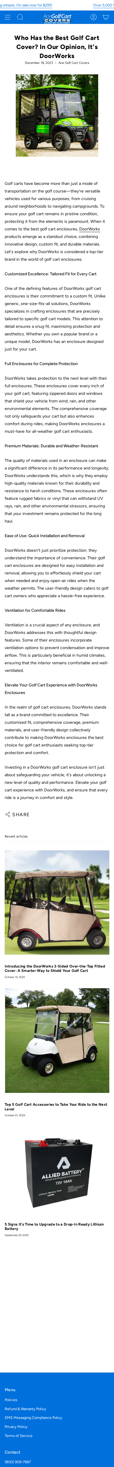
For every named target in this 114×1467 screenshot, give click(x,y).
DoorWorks (89, 229)
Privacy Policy (16, 1426)
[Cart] (106, 17)
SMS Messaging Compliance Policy (33, 1417)
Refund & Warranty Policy (25, 1409)
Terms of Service (18, 1435)
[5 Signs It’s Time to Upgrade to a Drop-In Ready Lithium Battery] (57, 1170)
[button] (20, 17)
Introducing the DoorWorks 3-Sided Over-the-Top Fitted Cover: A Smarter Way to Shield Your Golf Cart (55, 968)
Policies (11, 1400)
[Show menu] (7, 17)
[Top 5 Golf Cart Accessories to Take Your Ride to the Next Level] (57, 1040)
